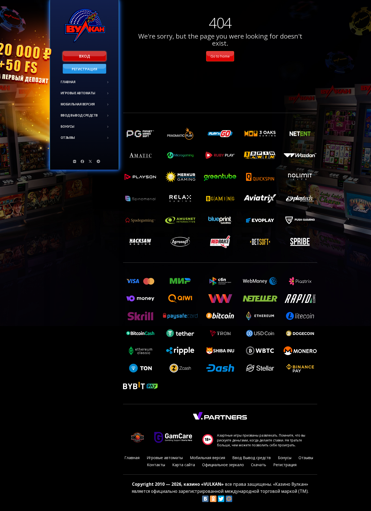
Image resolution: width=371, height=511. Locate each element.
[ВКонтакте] (205, 499)
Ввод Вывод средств (79, 115)
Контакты (156, 464)
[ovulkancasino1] (74, 161)
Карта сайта (183, 464)
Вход (84, 56)
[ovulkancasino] (82, 161)
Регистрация (84, 69)
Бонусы (67, 126)
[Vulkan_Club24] (98, 161)
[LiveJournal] (237, 499)
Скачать (258, 464)
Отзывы (68, 137)
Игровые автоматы (78, 93)
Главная (68, 82)
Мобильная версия (78, 104)
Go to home (220, 56)
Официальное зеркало (223, 464)
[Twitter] (221, 499)
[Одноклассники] (213, 499)
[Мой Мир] (229, 499)
